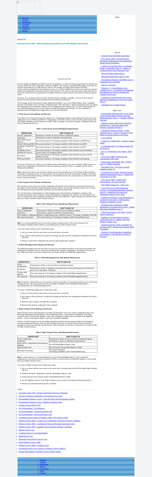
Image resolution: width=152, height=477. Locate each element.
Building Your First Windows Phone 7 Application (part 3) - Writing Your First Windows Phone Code (115, 220)
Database (25, 25)
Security (25, 27)
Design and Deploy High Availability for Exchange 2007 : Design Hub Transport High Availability (117, 227)
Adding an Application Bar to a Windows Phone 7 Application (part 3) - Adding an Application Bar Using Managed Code (116, 68)
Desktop (25, 18)
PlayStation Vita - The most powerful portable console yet (114, 168)
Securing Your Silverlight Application (115, 56)
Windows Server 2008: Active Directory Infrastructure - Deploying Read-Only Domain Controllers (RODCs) (116, 125)
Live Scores (44, 469)
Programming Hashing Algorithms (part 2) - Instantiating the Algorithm (117, 81)
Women (43, 467)
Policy (42, 471)
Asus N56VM (106, 138)
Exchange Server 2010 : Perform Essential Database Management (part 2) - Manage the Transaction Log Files (116, 174)
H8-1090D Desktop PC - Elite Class (115, 185)
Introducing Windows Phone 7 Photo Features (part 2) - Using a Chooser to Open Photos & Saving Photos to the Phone (116, 133)
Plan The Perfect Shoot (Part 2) (113, 74)
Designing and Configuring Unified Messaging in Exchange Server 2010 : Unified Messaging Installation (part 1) (117, 207)
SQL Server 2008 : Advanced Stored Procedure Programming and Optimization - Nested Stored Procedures (116, 61)
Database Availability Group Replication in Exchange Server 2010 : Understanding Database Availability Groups (117, 200)
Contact (43, 473)
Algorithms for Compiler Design (113, 105)
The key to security (108, 85)
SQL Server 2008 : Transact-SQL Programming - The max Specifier (113, 181)
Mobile (25, 31)
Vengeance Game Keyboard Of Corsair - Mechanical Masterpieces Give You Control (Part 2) (116, 100)
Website (25, 20)
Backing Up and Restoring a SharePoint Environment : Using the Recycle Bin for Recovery (115, 234)
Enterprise (26, 29)
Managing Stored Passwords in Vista (115, 77)
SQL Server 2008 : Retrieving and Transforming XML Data (113, 158)
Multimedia (26, 22)
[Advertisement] (37, 62)
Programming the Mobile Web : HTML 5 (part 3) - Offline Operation (116, 163)
